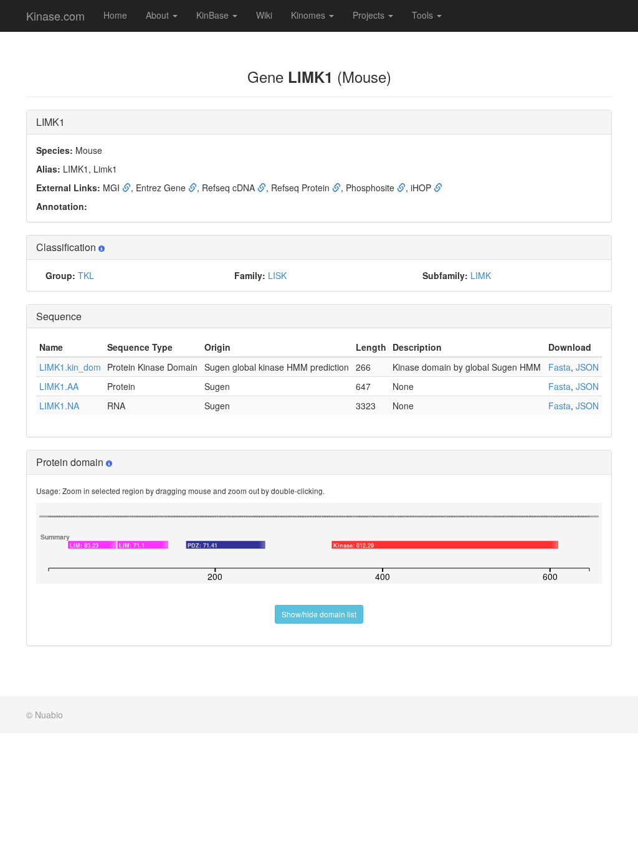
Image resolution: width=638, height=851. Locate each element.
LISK (277, 275)
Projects (370, 15)
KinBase (213, 15)
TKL (86, 275)
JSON (587, 367)
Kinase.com (55, 15)
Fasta (559, 367)
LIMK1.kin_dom (70, 367)
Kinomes (309, 15)
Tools (424, 15)
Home (115, 15)
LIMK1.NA (59, 405)
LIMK (480, 275)
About (158, 15)
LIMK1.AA (59, 386)
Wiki (264, 15)
